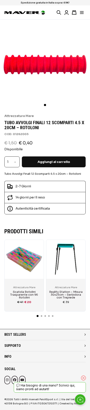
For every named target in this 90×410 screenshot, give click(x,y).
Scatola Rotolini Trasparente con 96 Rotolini (24, 294)
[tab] (38, 316)
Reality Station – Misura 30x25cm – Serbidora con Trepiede (66, 294)
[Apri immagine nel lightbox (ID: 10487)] (45, 64)
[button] (45, 105)
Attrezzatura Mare (19, 116)
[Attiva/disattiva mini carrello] (74, 12)
